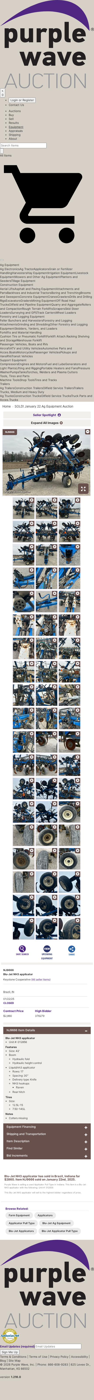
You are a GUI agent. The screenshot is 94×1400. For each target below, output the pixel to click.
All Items (6, 155)
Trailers (5, 384)
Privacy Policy (59, 1356)
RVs (9, 356)
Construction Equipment (16, 284)
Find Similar (15, 1148)
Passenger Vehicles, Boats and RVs (24, 344)
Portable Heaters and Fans (59, 368)
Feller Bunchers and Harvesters (21, 320)
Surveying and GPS (24, 312)
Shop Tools (27, 380)
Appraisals (16, 131)
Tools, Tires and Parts (15, 376)
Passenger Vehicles (47, 352)
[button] (47, 250)
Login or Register (22, 100)
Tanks (23, 372)
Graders (26, 300)
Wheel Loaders (66, 312)
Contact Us (16, 105)
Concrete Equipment (34, 296)
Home (6, 406)
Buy (11, 115)
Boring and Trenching (65, 292)
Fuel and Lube (55, 364)
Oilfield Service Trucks (56, 396)
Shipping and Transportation (26, 1134)
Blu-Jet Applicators (21, 1231)
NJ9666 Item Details (21, 1030)
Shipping (15, 134)
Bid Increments (17, 1155)
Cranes (52, 296)
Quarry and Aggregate (66, 304)
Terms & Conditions (13, 1356)
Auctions (15, 111)
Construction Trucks (27, 396)
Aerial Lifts (7, 289)
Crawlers (63, 296)
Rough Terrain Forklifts (37, 308)
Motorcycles (25, 352)
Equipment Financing (21, 1126)
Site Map (15, 1360)
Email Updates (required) (17, 1346)
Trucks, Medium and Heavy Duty (22, 392)
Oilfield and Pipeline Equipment (30, 304)
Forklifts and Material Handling (21, 332)
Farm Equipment (19, 1215)
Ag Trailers (7, 388)
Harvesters (19, 273)
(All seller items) (40, 979)
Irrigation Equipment (61, 273)
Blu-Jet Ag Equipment (56, 1223)
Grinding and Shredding (33, 324)
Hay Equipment (37, 273)
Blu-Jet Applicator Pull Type (60, 1231)
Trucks (13, 399)
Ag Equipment (9, 265)
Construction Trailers (28, 388)
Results (14, 122)
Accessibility (79, 1356)
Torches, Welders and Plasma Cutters (52, 372)
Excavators (13, 300)
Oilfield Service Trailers (58, 388)
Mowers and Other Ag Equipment (38, 277)
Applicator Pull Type (22, 1223)
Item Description (18, 1141)
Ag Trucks (7, 396)
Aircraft (5, 348)
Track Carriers (46, 312)
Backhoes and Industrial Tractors (29, 292)
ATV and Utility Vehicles (26, 348)
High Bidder (43, 1011)
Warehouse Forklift (29, 340)
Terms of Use (38, 1356)
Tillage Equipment (23, 280)
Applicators (41, 269)
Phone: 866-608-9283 (52, 1364)
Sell (11, 119)
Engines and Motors (32, 364)
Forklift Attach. (56, 336)
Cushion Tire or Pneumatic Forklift (23, 336)
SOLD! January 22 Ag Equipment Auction (44, 406)
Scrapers (59, 308)
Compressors (9, 364)
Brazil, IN (8, 991)
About (13, 138)
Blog (3, 1360)
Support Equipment (13, 360)
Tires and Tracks (46, 380)
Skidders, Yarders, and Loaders (36, 328)
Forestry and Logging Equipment (22, 316)
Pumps (14, 372)
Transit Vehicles (22, 356)
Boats (13, 352)
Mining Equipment (43, 300)
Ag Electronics (10, 269)
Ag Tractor (27, 269)
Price (13, 1011)
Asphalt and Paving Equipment (35, 289)
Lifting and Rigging (28, 368)
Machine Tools (10, 380)
